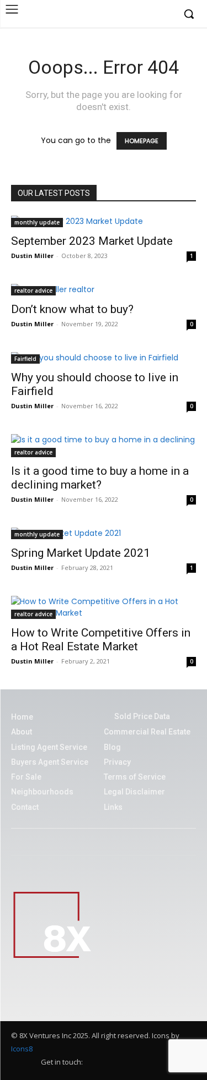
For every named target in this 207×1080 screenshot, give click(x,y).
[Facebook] (114, 14)
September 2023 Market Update (92, 241)
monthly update (37, 222)
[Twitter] (148, 14)
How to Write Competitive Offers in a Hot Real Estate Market (100, 639)
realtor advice (33, 290)
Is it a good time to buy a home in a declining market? (100, 477)
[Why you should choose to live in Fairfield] (103, 358)
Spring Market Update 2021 (80, 553)
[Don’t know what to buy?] (103, 289)
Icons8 (22, 1049)
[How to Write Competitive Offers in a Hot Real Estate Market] (103, 607)
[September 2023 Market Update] (103, 221)
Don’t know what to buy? (72, 309)
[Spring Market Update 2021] (103, 533)
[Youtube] (165, 14)
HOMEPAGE (141, 140)
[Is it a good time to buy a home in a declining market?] (103, 445)
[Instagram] (131, 14)
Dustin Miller (32, 255)
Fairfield (25, 359)
